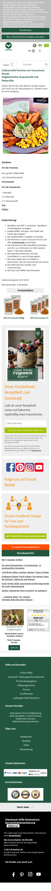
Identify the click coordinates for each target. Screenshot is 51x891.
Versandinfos (15, 835)
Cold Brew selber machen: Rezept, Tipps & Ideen (25, 572)
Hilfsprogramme (26, 685)
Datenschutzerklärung (13, 21)
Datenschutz (36, 450)
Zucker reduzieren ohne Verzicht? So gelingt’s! (24, 590)
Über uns (14, 647)
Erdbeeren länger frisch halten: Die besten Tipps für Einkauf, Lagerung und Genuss (25, 578)
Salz (4, 205)
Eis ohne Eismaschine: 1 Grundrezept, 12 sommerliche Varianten (21, 566)
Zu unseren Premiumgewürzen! (25, 547)
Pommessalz (8, 181)
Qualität (26, 740)
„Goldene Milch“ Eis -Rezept (16, 597)
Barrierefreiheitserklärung (20, 822)
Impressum (11, 819)
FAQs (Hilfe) (26, 672)
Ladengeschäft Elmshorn (26, 698)
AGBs (22, 819)
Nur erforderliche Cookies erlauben (25, 36)
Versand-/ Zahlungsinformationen (26, 676)
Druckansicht (25, 553)
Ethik (26, 745)
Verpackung (26, 749)
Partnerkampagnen (26, 681)
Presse (26, 689)
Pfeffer (5, 209)
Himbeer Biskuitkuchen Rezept (17, 599)
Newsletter (26, 736)
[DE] (33, 51)
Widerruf (13, 825)
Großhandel (26, 693)
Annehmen (25, 30)
